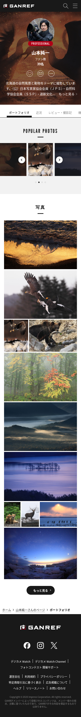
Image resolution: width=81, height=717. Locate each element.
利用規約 (30, 676)
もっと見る (66, 94)
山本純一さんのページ (30, 610)
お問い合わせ (58, 688)
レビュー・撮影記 (60, 112)
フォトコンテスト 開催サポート (39, 667)
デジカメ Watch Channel (50, 661)
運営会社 (14, 676)
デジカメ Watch (20, 661)
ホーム (6, 610)
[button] (10, 160)
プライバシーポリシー (53, 676)
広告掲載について (57, 682)
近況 (39, 112)
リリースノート (35, 688)
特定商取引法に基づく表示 (25, 682)
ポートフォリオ (19, 112)
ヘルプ (17, 688)
